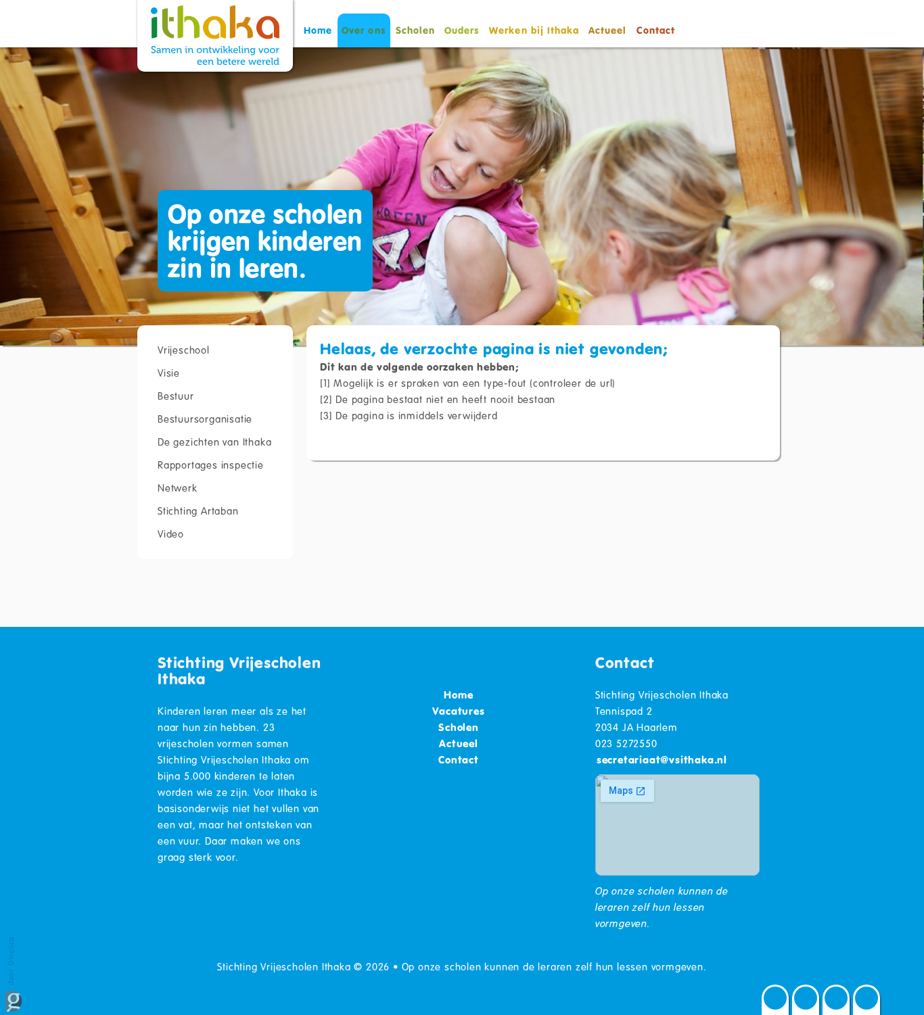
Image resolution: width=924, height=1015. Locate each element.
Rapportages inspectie (211, 464)
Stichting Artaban (198, 510)
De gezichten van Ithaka (214, 441)
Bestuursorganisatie (205, 418)
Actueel (607, 30)
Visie (169, 372)
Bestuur (176, 395)
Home (318, 30)
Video (171, 533)
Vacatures (458, 710)
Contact (656, 30)
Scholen (415, 30)
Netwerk (178, 487)
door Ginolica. (10, 961)
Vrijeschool (184, 349)
